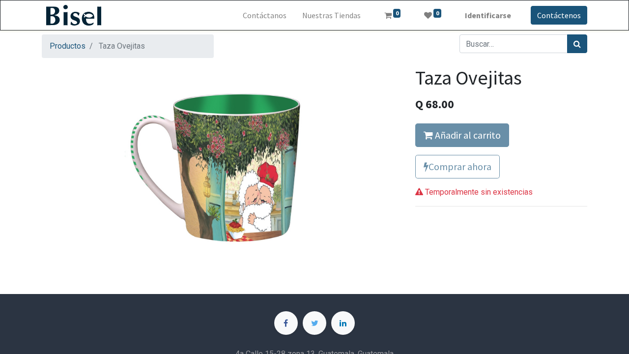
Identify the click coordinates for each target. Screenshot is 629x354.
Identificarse (488, 15)
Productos (68, 46)
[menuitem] (264, 15)
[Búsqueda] (577, 43)
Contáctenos (559, 15)
